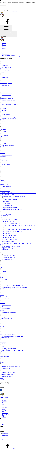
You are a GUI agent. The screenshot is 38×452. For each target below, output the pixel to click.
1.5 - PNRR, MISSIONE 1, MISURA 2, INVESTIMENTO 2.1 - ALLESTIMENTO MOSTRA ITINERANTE (16, 226)
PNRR (2, 46)
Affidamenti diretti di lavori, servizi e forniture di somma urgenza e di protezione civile (15, 206)
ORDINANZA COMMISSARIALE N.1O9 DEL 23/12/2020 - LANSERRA (11, 246)
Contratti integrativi (4, 131)
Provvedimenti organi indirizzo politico (6, 183)
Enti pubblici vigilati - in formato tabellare (7, 160)
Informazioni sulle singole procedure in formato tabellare (8, 55)
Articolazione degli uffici (5, 89)
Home (2, 53)
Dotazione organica (2, 111)
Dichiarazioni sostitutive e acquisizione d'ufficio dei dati (6, 175)
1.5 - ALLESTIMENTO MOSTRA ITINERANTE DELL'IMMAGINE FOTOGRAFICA (15, 228)
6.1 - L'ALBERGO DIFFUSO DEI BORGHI (8, 221)
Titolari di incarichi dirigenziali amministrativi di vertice (6, 98)
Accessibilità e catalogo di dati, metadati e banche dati (6, 374)
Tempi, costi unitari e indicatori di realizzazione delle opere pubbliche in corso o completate (12, 336)
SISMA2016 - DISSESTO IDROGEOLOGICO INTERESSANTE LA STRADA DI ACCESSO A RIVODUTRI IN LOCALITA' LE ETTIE (20, 250)
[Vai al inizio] (0, 388)
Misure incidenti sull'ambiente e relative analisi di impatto (8, 347)
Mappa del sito (2, 449)
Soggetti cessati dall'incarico (5, 78)
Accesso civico (2, 369)
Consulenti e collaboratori (3, 91)
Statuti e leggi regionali (4, 66)
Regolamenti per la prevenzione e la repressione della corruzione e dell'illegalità (11, 366)
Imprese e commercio (4, 409)
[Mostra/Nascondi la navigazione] (6, 28)
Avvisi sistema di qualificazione (8, 205)
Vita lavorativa (3, 408)
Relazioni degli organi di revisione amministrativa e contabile (9, 290)
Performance (1, 138)
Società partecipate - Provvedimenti (6, 164)
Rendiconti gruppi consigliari (5, 85)
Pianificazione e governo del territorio (4, 337)
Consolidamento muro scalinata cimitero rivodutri (9, 255)
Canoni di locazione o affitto (3, 280)
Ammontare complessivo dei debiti (6, 321)
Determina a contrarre (7, 203)
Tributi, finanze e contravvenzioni (6, 414)
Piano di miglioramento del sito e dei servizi (7, 440)
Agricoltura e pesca (4, 417)
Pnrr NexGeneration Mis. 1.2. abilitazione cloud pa (8, 241)
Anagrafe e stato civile (4, 407)
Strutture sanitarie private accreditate (4, 351)
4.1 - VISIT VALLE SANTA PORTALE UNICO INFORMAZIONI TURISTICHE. (13, 231)
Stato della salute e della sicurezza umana (6, 349)
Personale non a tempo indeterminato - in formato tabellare (8, 117)
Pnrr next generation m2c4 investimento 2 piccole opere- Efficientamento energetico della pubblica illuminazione (15, 240)
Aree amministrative (4, 401)
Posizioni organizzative (3, 108)
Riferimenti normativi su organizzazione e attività (7, 64)
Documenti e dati (4, 404)
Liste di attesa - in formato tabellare (6, 308)
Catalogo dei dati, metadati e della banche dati (7, 376)
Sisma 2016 (1, 244)
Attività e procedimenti (3, 170)
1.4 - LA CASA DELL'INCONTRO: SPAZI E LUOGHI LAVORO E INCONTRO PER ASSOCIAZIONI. (16, 224)
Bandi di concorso (2, 136)
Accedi (1, 52)
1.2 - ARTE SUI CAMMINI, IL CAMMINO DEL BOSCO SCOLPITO (11, 223)
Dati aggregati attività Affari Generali (4, 169)
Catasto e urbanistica (4, 410)
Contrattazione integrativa (3, 129)
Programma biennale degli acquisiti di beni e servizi (11, 199)
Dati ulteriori (1, 378)
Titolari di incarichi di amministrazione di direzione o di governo (9, 76)
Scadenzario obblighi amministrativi (6, 70)
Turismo (3, 411)
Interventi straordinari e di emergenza (4, 356)
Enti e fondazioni (4, 402)
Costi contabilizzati (2, 303)
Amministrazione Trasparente (5, 54)
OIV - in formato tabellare (5, 135)
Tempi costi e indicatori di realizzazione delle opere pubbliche (7, 334)
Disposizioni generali (2, 60)
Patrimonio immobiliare (3, 277)
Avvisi (2, 421)
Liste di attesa (1, 306)
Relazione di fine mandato (5, 77)
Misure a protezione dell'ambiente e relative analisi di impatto (9, 348)
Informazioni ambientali (3, 342)
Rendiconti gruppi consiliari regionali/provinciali (6, 83)
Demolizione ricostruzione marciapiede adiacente (9, 257)
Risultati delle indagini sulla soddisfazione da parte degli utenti (9, 312)
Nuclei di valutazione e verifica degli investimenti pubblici (7, 327)
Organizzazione (2, 72)
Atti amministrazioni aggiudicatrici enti (4, 215)
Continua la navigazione (3, 5)
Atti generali (1, 62)
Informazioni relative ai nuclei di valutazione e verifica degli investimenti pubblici (11, 329)
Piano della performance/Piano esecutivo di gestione (8, 145)
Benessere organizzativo (3, 156)
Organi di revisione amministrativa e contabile (5, 288)
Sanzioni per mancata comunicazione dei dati (5, 107)
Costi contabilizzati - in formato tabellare (6, 305)
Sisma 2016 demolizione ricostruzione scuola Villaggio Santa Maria (10, 248)
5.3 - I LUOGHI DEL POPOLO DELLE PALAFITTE (9, 235)
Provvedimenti (2, 180)
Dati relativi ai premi (2, 153)
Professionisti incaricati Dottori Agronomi (5, 191)
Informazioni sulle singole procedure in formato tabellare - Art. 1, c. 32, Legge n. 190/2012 (12, 56)
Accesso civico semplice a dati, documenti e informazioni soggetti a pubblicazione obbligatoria (13, 371)
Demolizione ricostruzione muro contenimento (8, 256)
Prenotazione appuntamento (5, 435)
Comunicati (3, 420)
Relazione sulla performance (3, 146)
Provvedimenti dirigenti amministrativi (4, 184)
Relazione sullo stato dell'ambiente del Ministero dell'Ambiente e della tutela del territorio (12, 350)
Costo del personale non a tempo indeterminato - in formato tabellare (10, 118)
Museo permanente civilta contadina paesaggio (5, 216)
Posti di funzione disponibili (5, 105)
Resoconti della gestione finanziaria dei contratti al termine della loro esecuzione (12, 209)
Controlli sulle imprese (3, 187)
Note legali (3, 439)
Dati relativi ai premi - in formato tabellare (7, 155)
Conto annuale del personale (5, 113)
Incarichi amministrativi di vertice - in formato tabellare (8, 100)
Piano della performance (3, 143)
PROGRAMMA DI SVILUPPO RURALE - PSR (6, 192)
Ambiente (3, 415)
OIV (0, 133)
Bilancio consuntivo (4, 271)
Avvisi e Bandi (6, 204)
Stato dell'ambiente (4, 346)
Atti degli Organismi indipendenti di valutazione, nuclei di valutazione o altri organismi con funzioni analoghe (14, 287)
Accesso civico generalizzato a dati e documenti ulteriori (8, 372)
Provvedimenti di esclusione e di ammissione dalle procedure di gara (11, 207)
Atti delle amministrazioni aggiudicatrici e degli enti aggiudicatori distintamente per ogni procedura (13, 196)
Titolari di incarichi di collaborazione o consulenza (6, 93)
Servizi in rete (2, 310)
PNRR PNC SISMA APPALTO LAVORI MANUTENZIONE (9, 239)
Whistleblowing (2, 379)
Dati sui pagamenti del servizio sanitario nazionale (6, 318)
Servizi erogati (2, 295)
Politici (2, 403)
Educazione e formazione (5, 413)
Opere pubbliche (2, 326)
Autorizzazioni (3, 416)
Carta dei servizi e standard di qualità (4, 296)
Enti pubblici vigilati (2, 158)
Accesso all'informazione (5, 47)
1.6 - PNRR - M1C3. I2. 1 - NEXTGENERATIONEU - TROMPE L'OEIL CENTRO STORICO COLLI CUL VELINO (17, 220)
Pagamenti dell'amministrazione (4, 313)
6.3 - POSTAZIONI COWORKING (7, 236)
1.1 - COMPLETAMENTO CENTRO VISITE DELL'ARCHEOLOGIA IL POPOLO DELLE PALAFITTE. (16, 222)
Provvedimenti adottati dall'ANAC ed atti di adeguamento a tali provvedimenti (11, 367)
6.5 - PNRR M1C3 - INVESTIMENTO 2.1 (8, 237)
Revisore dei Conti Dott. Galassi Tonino (6, 95)
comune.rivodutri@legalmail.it (5, 433)
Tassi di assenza (2, 119)
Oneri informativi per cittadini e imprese (5, 68)
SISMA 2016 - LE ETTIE (5, 249)
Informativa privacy (4, 438)
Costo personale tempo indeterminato (6, 114)
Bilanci (1, 267)
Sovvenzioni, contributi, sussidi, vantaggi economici (6, 259)
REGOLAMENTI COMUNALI (4, 362)
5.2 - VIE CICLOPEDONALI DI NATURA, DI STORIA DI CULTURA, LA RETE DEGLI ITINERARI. (16, 234)
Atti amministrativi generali (5, 65)
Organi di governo (4, 400)
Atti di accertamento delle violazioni (6, 368)
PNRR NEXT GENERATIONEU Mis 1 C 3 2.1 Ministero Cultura (10, 219)
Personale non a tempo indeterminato (4, 115)
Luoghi (2, 424)
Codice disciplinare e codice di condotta (6, 67)
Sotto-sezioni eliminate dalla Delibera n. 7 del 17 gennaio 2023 (7, 194)
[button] (4, 43)
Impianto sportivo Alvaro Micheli (6, 247)
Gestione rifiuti (2, 309)
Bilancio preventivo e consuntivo (4, 268)
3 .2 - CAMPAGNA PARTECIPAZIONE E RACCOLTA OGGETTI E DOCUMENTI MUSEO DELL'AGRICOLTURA (18, 229)
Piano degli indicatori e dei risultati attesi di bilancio (6, 272)
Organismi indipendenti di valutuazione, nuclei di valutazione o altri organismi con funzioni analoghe (12, 285)
